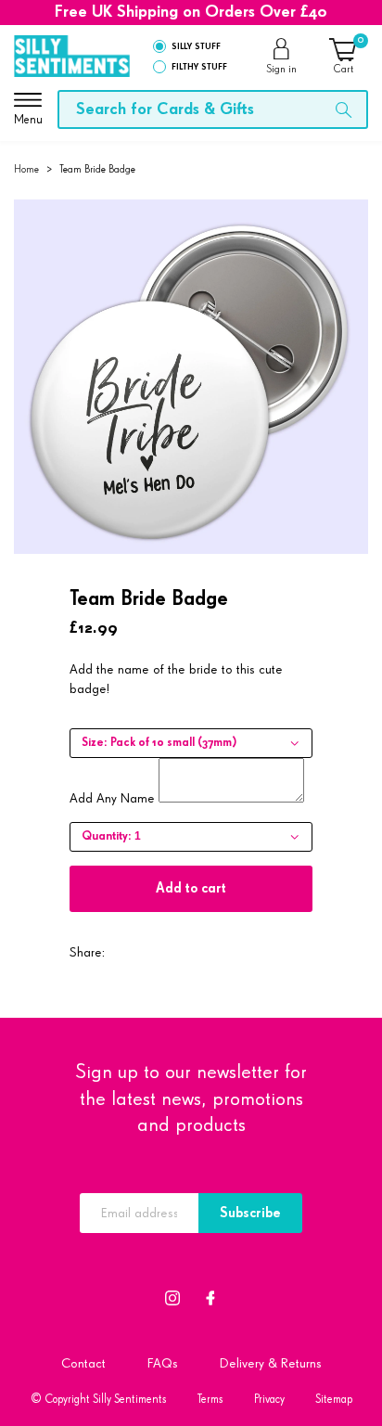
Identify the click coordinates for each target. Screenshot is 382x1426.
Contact (83, 1363)
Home (26, 169)
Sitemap (333, 1400)
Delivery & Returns (271, 1363)
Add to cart (191, 888)
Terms (210, 1400)
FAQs (162, 1363)
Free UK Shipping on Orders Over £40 (191, 12)
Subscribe (250, 1213)
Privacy (269, 1400)
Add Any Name (112, 798)
